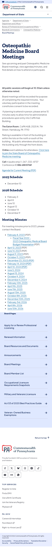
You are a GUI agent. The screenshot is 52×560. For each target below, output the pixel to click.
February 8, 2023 (16, 234)
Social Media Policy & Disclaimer (21, 543)
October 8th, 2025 (17, 295)
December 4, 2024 (17, 279)
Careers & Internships (11, 518)
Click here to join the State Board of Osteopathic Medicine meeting (25, 153)
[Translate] (35, 7)
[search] (41, 7)
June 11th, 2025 (15, 289)
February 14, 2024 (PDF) (19, 263)
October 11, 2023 (16, 257)
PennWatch (7, 523)
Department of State (13, 14)
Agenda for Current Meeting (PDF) (19, 170)
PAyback (6, 507)
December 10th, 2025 (18, 299)
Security (5, 543)
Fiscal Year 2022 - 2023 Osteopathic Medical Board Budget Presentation (30, 241)
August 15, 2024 (15, 273)
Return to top (41, 438)
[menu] (47, 7)
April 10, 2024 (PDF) (17, 266)
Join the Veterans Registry (13, 502)
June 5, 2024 (13, 270)
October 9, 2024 (16, 276)
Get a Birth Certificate (11, 498)
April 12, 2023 (14, 247)
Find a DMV (7, 493)
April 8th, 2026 (14, 305)
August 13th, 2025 (16, 292)
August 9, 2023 (15, 254)
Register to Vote (9, 489)
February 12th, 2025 (17, 282)
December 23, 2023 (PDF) (20, 260)
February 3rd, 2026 (17, 302)
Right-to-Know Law (10, 527)
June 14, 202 (13, 250)
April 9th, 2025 (14, 286)
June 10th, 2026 (15, 308)
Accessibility (6, 541)
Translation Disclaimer (38, 541)
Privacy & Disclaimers (21, 541)
